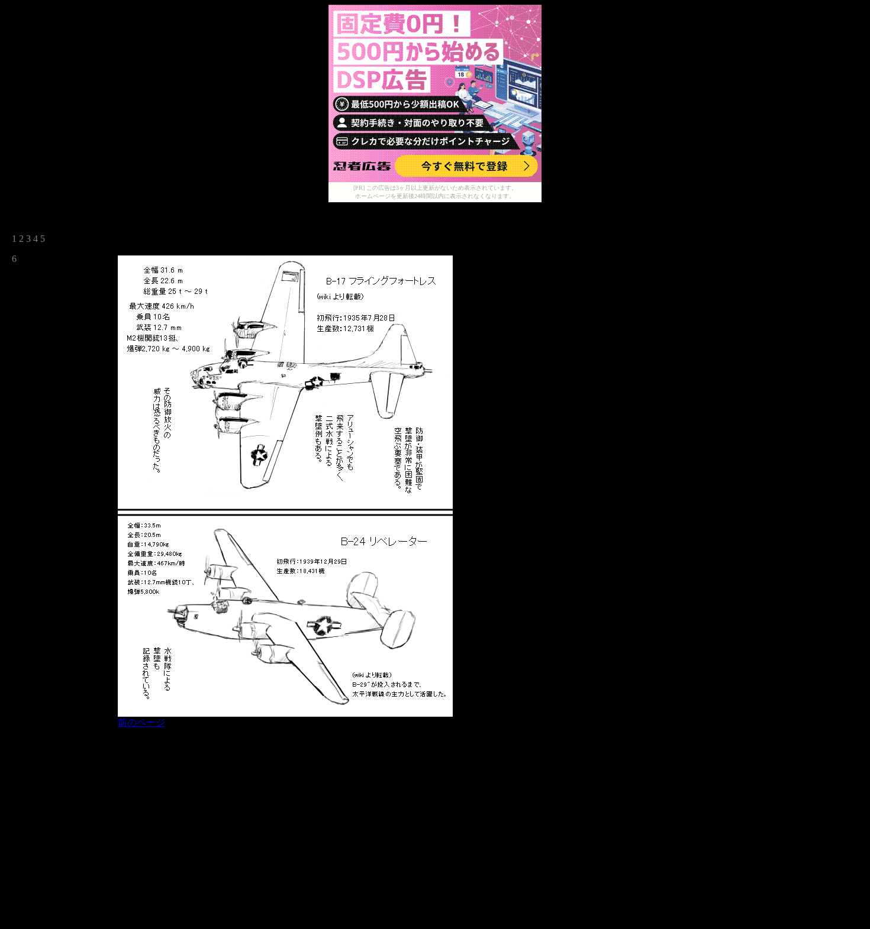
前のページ (141, 722)
